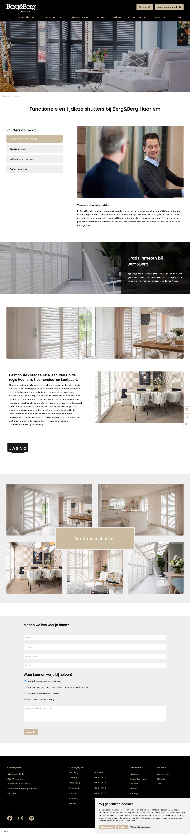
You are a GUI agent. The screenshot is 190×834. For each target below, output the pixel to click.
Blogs (160, 783)
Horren (133, 788)
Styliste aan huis (18, 149)
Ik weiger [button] (122, 827)
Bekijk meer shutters (95, 539)
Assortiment (50, 17)
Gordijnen (135, 774)
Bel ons (142, 7)
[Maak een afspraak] (187, 424)
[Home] (4, 96)
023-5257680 (23, 783)
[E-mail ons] (187, 409)
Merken (116, 17)
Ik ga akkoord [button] (107, 827)
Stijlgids (161, 779)
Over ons (159, 17)
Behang (134, 793)
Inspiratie (23, 17)
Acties (100, 17)
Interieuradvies (79, 17)
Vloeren (134, 783)
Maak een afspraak (167, 7)
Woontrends (163, 774)
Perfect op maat (18, 169)
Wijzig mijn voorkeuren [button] (140, 827)
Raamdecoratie (138, 779)
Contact (178, 17)
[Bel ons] (187, 417)
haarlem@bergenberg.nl (25, 788)
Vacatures (135, 17)
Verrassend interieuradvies (23, 138)
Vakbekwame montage (22, 159)
